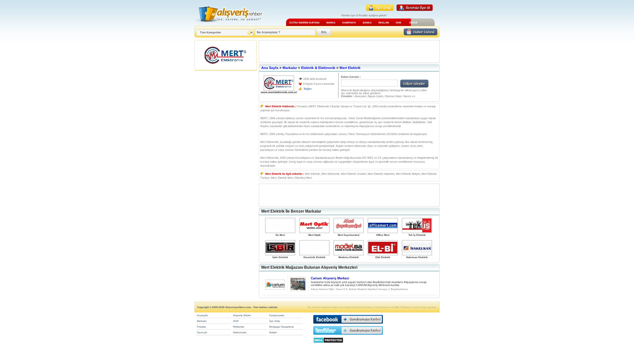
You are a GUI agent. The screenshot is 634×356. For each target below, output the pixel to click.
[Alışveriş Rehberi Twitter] (348, 336)
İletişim (273, 332)
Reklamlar (238, 326)
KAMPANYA (349, 22)
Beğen (308, 88)
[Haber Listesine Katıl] (420, 34)
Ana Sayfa (269, 68)
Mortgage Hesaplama (281, 326)
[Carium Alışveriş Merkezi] (275, 288)
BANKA (367, 22)
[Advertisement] (349, 51)
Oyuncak (202, 332)
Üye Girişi (274, 321)
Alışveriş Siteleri (242, 315)
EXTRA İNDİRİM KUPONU (304, 22)
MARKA (330, 22)
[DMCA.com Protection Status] (328, 344)
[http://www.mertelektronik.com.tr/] (279, 83)
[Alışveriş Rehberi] (228, 24)
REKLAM (383, 22)
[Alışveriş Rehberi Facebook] (348, 325)
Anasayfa (202, 315)
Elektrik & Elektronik (318, 68)
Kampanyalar (276, 315)
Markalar (290, 68)
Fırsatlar (201, 326)
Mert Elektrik (350, 68)
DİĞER (413, 22)
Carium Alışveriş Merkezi (330, 278)
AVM (398, 22)
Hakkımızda (239, 332)
